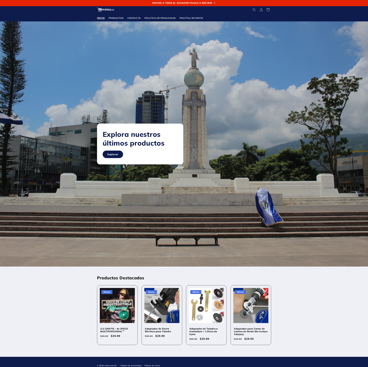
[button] (254, 9)
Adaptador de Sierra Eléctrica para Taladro (158, 330)
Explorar (112, 154)
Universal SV (111, 365)
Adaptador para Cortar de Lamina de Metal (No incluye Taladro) (251, 331)
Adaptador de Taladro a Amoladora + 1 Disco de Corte (203, 331)
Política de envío (152, 365)
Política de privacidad (131, 365)
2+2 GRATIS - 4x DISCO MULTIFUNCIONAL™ (114, 330)
